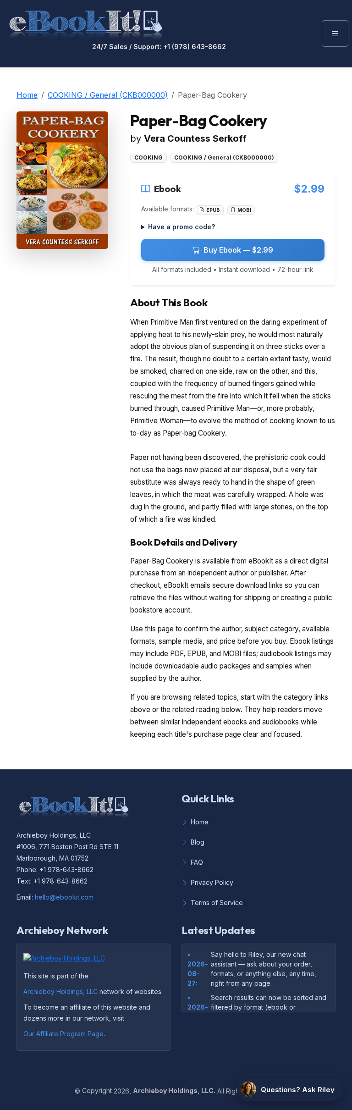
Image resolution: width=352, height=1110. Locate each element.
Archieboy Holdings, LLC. (174, 1090)
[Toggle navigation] (335, 33)
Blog (197, 842)
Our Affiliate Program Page (63, 1034)
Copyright (97, 1090)
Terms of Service (217, 902)
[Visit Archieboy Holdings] (66, 960)
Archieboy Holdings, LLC (60, 991)
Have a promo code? (181, 227)
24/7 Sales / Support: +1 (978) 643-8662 (159, 46)
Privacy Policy (212, 882)
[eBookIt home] (86, 23)
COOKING (148, 157)
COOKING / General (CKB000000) (108, 94)
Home (27, 94)
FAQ (197, 862)
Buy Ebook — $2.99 (238, 249)
